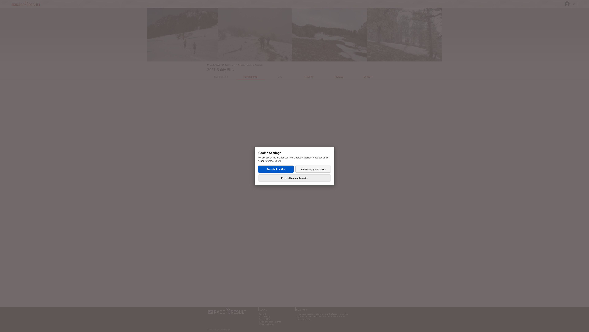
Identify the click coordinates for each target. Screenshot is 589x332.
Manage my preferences (313, 169)
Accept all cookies (276, 169)
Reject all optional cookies (294, 178)
